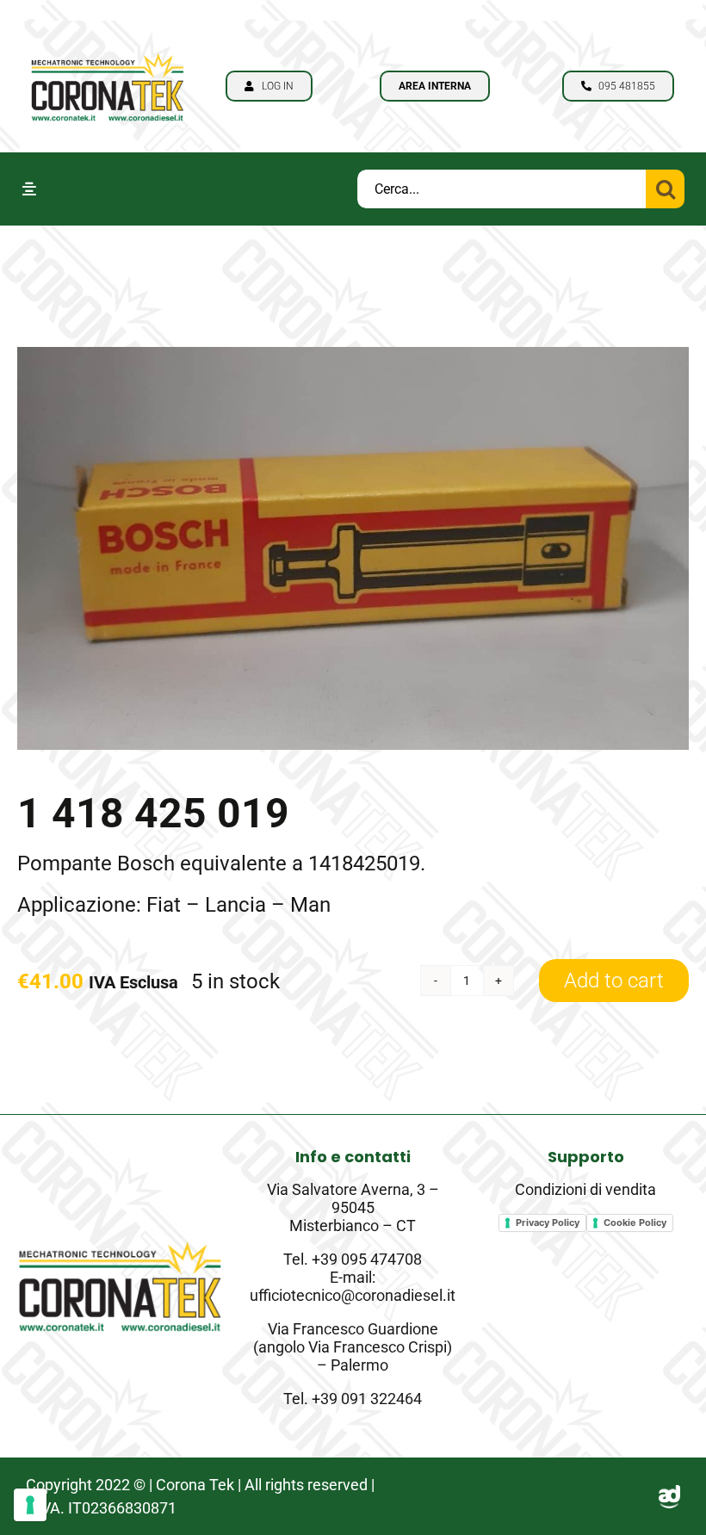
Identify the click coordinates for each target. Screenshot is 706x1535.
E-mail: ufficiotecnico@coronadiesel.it (352, 1286)
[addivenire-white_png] (669, 1495)
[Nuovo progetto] (107, 48)
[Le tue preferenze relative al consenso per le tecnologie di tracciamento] (30, 1505)
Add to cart (614, 981)
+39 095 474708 (367, 1259)
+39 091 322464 (367, 1399)
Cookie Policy (635, 1222)
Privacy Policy (547, 1222)
